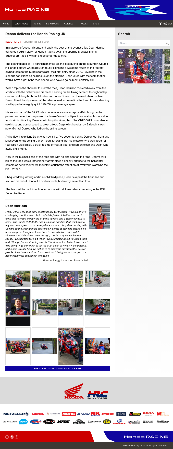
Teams (37, 23)
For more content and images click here (57, 368)
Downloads (52, 23)
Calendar (69, 23)
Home (6, 23)
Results (84, 23)
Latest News (21, 23)
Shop (96, 23)
